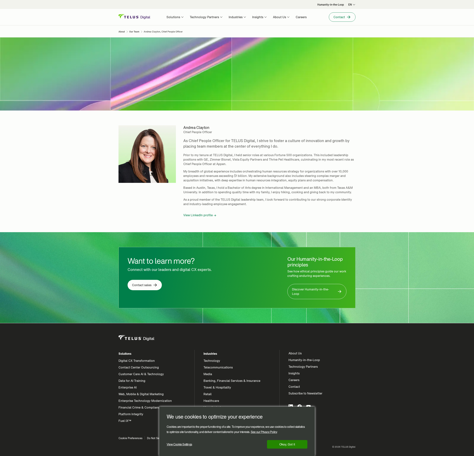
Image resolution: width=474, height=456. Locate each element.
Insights (294, 373)
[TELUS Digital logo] (136, 338)
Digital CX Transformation (136, 360)
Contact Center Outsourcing (138, 367)
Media (207, 374)
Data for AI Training (131, 380)
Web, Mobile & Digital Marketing (141, 394)
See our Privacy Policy (264, 432)
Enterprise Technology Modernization (145, 401)
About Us (295, 353)
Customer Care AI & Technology (141, 374)
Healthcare (211, 401)
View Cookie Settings (179, 444)
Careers (293, 380)
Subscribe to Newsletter (305, 393)
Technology (211, 360)
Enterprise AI (127, 387)
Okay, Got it (287, 444)
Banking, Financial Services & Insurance (231, 380)
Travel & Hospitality (217, 387)
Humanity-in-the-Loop (304, 360)
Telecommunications (218, 367)
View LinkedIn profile (198, 215)
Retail (207, 394)
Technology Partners (303, 366)
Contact (294, 386)
